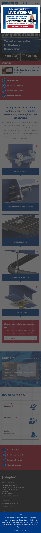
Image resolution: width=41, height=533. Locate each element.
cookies (12, 518)
